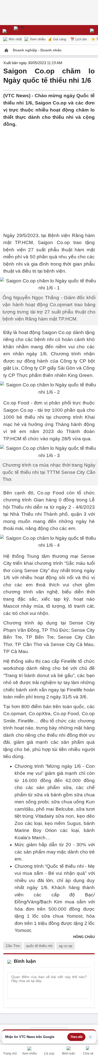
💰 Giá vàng (57, 39)
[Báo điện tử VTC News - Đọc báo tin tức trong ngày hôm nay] (31, 30)
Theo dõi (76, 1037)
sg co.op (65, 946)
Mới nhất (15, 39)
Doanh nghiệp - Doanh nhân (37, 50)
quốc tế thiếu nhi (39, 946)
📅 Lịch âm (78, 39)
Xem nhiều (37, 39)
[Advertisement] (49, 177)
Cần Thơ (13, 946)
